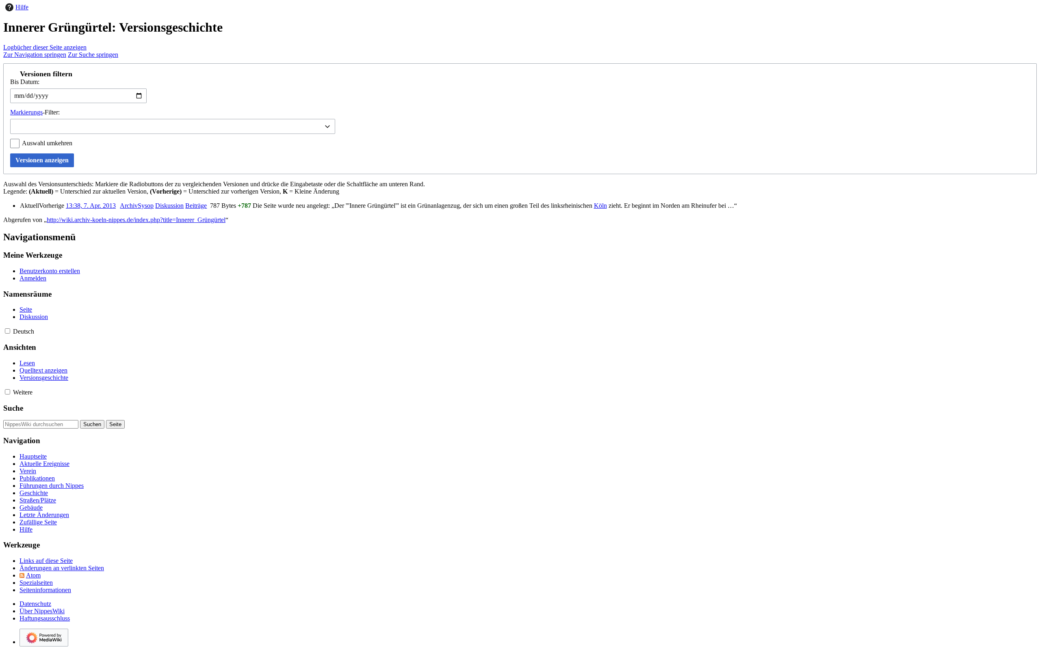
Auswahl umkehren (47, 143)
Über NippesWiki (42, 611)
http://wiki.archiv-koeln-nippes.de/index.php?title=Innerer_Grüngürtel (136, 219)
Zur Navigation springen (34, 54)
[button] (520, 73)
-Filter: (35, 112)
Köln (600, 205)
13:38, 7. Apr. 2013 (91, 205)
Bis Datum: (24, 81)
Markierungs (26, 112)
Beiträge (196, 205)
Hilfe (21, 7)
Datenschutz (35, 603)
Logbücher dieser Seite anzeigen (45, 47)
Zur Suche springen (93, 54)
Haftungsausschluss (45, 618)
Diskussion (169, 205)
